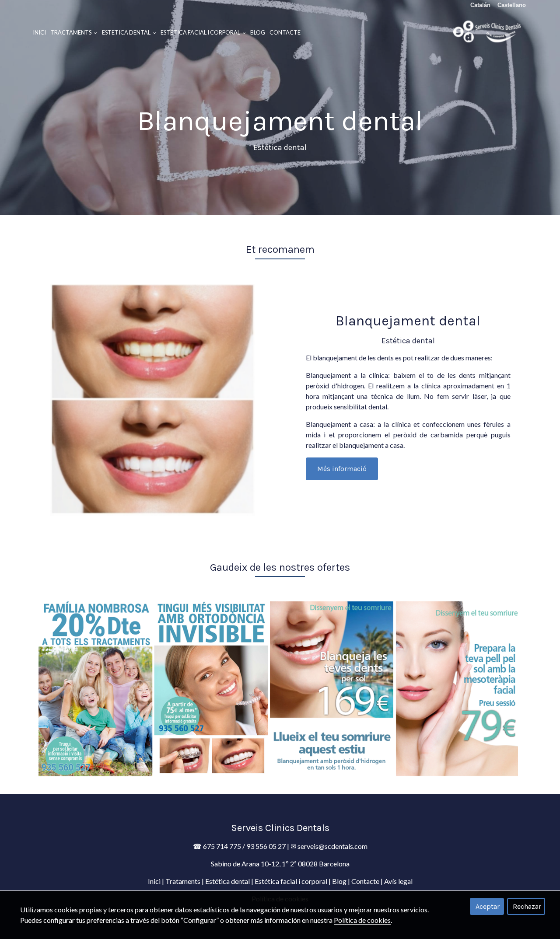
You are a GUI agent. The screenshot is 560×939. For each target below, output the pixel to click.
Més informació (342, 468)
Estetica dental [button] (126, 32)
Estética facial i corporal (291, 881)
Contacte (285, 32)
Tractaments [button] (71, 32)
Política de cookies (362, 920)
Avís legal (398, 881)
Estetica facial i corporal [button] (201, 32)
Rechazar (527, 906)
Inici (39, 32)
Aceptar (488, 906)
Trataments (182, 881)
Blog (257, 32)
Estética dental (227, 881)
